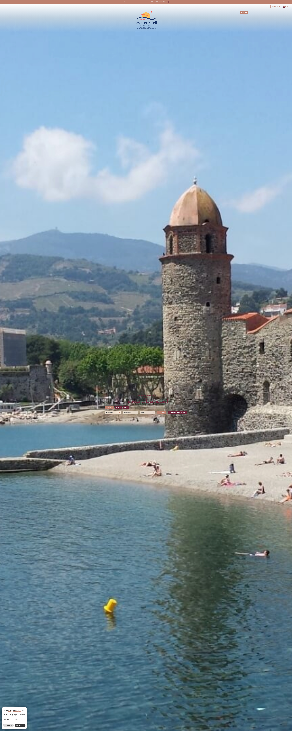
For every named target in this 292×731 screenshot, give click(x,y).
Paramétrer (8, 725)
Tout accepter (20, 725)
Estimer (126, 407)
